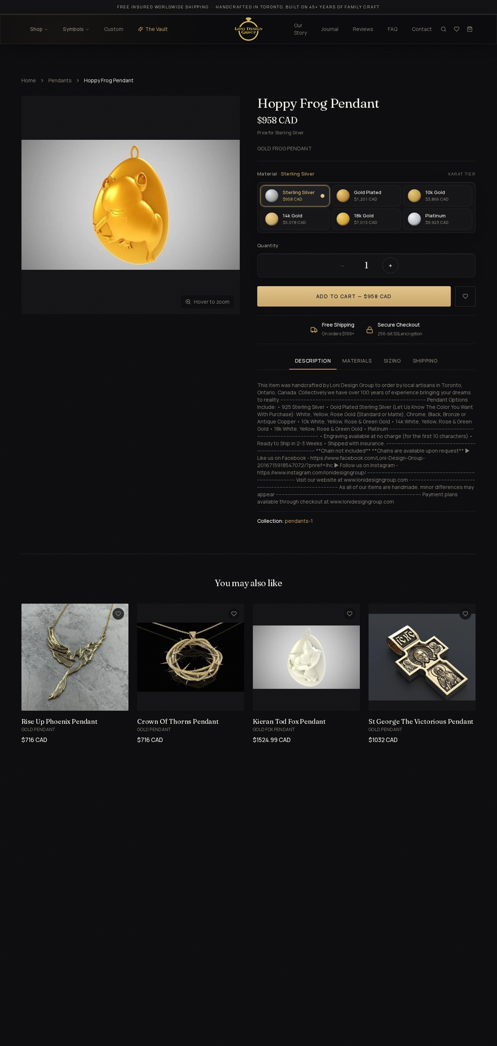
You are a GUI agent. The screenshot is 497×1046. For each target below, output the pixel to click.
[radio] (295, 195)
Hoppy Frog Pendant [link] (109, 80)
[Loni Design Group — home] (248, 29)
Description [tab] (313, 360)
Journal (329, 28)
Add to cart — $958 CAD (354, 296)
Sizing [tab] (392, 360)
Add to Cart (66, 701)
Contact (422, 28)
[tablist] (366, 361)
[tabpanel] (366, 449)
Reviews (363, 28)
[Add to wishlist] (465, 296)
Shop (36, 28)
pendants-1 (299, 520)
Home (28, 80)
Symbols (73, 28)
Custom (113, 28)
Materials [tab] (357, 360)
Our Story (300, 29)
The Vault (156, 28)
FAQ (392, 28)
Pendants (60, 80)
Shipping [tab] (425, 360)
